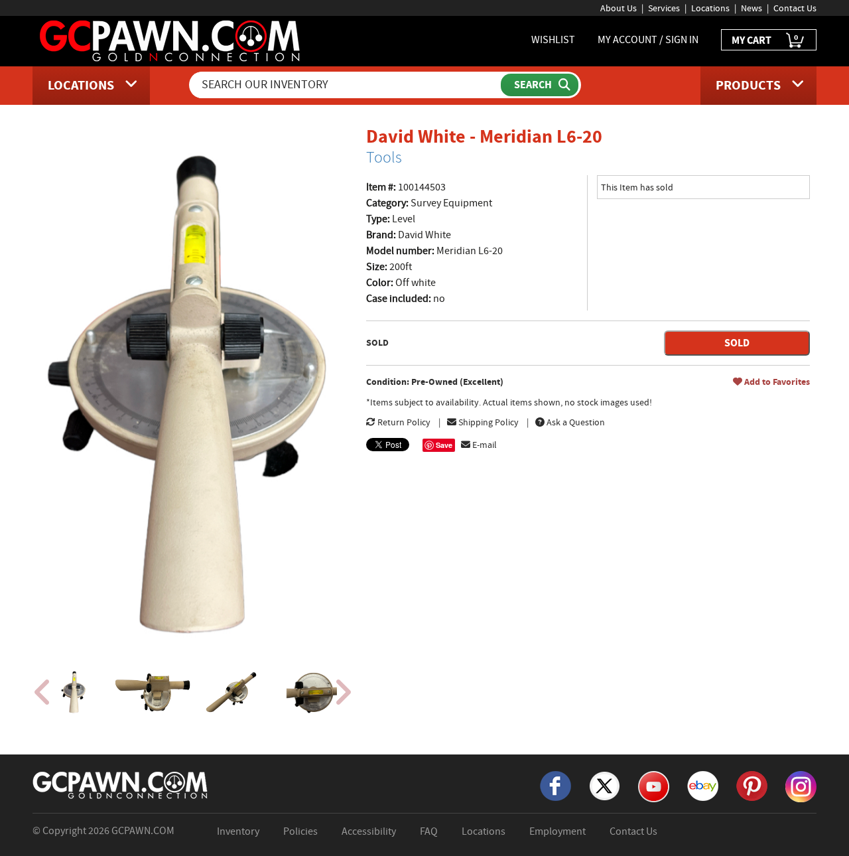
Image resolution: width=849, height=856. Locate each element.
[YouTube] (653, 786)
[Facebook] (555, 785)
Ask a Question (575, 422)
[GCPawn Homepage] (170, 40)
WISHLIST (553, 39)
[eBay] (702, 785)
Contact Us (794, 8)
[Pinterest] (751, 785)
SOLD (737, 343)
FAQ (429, 831)
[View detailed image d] (312, 692)
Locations (710, 8)
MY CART (765, 39)
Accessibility (369, 831)
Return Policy (402, 422)
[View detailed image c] (232, 692)
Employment (557, 831)
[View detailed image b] (153, 692)
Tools (384, 157)
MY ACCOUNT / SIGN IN (648, 39)
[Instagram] (800, 786)
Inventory (238, 831)
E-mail (483, 445)
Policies (300, 831)
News (751, 8)
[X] (604, 785)
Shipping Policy (487, 422)
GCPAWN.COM (142, 830)
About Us (618, 8)
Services (664, 8)
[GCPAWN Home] (121, 784)
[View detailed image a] (74, 692)
